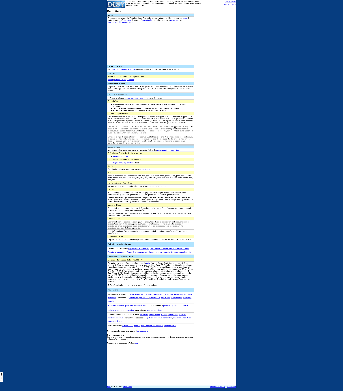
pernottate (146, 169)
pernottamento (146, 294)
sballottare (144, 315)
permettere (121, 310)
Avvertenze (231, 387)
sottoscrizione (142, 331)
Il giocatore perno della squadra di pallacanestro (151, 252)
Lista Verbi (112, 310)
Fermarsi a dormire (120, 156)
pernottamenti (134, 294)
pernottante (174, 20)
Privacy (1, 378)
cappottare (158, 318)
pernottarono (133, 298)
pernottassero (154, 298)
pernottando (147, 20)
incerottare (187, 318)
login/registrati (230, 2)
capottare (149, 318)
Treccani (130, 80)
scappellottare (154, 315)
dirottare (120, 321)
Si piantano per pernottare (123, 163)
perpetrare (158, 310)
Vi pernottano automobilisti (138, 249)
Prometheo (127, 387)
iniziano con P (127, 326)
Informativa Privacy (217, 387)
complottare (173, 315)
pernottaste (187, 298)
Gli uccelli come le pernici (181, 252)
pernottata (167, 306)
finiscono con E (170, 326)
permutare (130, 310)
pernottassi (165, 298)
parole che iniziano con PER (152, 326)
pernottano (178, 294)
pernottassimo (176, 298)
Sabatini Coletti (120, 80)
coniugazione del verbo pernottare (121, 22)
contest (227, 4)
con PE (137, 326)
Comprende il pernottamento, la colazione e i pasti (169, 249)
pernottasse (143, 298)
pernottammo (158, 294)
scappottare (167, 318)
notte (148, 263)
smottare (111, 318)
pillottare (164, 315)
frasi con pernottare (135, 98)
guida (234, 4)
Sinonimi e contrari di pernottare (122, 69)
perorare (150, 310)
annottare (119, 318)
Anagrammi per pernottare (168, 150)
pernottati (184, 306)
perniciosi (129, 306)
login (137, 343)
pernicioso (138, 306)
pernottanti (112, 298)
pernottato (127, 20)
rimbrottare (177, 318)
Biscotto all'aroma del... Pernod (120, 252)
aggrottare (112, 321)
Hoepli (110, 80)
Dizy (109, 387)
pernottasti (112, 301)
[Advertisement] (216, 50)
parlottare (182, 315)
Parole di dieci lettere (116, 306)
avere (185, 18)
